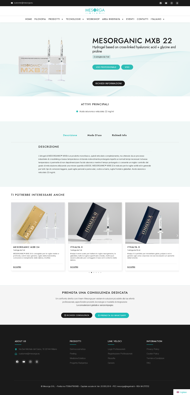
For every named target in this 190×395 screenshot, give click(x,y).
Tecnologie (73, 19)
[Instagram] (171, 3)
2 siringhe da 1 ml (101, 57)
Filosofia (40, 19)
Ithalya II (19, 247)
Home (28, 19)
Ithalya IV (134, 247)
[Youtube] (166, 3)
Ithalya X (76, 247)
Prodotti (54, 19)
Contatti (142, 19)
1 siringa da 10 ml (76, 250)
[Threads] (177, 3)
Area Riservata (111, 19)
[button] (12, 235)
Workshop (93, 19)
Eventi (130, 19)
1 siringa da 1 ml (19, 250)
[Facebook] (160, 3)
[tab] (70, 135)
